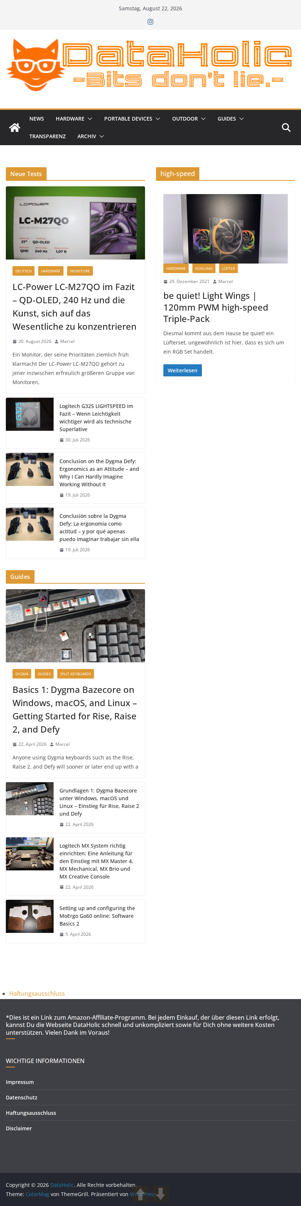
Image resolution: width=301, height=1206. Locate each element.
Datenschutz (21, 1097)
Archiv (86, 136)
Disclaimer (19, 1128)
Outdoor (185, 118)
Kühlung (204, 268)
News (36, 118)
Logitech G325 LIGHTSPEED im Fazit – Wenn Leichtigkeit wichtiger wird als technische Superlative (96, 417)
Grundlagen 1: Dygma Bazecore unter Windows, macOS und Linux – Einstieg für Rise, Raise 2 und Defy (99, 802)
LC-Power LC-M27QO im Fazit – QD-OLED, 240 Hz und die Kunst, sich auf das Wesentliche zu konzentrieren (74, 306)
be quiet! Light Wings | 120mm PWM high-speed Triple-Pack (215, 306)
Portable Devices (128, 118)
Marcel (225, 281)
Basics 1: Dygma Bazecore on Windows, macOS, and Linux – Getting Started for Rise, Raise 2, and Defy (74, 709)
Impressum (20, 1081)
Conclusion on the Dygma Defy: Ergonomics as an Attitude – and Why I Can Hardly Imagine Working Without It (99, 473)
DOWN (160, 1194)
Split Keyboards (75, 673)
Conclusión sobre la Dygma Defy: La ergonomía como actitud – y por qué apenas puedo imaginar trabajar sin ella (99, 527)
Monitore (80, 270)
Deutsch (23, 270)
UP (140, 1194)
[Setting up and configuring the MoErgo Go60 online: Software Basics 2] (30, 921)
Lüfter (228, 268)
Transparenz (47, 136)
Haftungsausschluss (37, 994)
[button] (88, 119)
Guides (227, 118)
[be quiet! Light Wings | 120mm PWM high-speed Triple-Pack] (225, 229)
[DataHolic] (14, 127)
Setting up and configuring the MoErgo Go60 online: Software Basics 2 (97, 916)
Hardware (70, 118)
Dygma (21, 673)
